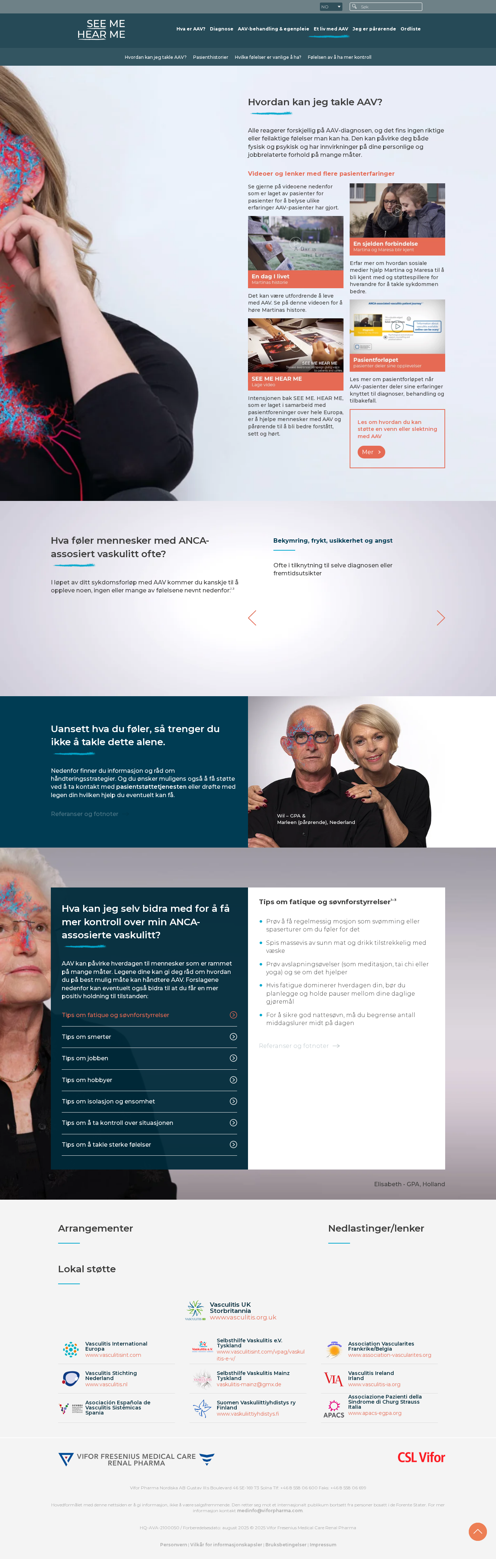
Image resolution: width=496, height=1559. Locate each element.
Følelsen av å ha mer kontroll (339, 57)
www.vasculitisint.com (113, 1355)
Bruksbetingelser (286, 1544)
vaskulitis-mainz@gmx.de (249, 1384)
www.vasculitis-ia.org (374, 1384)
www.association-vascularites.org (389, 1355)
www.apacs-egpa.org (375, 1413)
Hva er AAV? (191, 29)
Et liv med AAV (331, 29)
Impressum (323, 1544)
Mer (368, 452)
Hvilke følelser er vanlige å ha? (268, 57)
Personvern (174, 1544)
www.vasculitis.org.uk (243, 1317)
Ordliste (411, 29)
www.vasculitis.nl (106, 1384)
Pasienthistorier (210, 57)
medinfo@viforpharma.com (269, 1510)
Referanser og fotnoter (84, 814)
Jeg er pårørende (374, 29)
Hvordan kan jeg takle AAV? (156, 57)
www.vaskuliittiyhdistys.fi (248, 1414)
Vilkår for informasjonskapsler (226, 1544)
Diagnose (221, 29)
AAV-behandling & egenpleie (273, 29)
